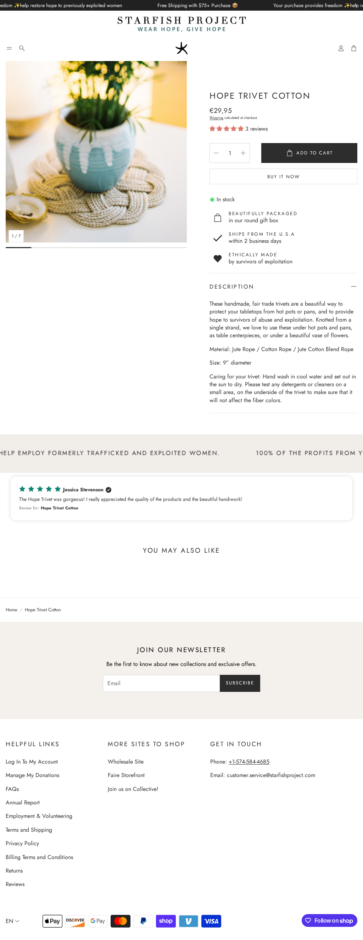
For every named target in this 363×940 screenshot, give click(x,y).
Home (11, 610)
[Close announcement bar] (356, 5)
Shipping (216, 117)
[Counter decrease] (216, 153)
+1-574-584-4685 (249, 762)
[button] (9, 48)
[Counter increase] (243, 153)
